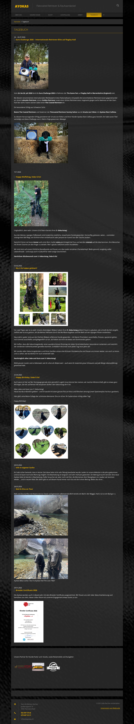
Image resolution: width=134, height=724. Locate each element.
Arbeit (80, 15)
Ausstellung (65, 15)
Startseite (17, 22)
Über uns (18, 15)
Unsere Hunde (35, 15)
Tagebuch (94, 15)
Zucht (50, 15)
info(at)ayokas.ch (27, 719)
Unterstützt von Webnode (110, 708)
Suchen (118, 5)
